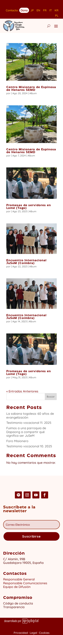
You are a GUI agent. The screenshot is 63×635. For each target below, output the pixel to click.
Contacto (12, 10)
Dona (24, 10)
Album (33, 93)
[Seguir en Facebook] (44, 494)
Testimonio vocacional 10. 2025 (29, 446)
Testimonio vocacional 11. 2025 (28, 423)
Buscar (51, 396)
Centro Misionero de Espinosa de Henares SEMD (31, 88)
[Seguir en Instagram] (27, 494)
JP (32, 10)
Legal (33, 632)
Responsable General (19, 579)
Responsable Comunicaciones (25, 583)
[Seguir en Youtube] (35, 494)
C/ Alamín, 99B (15, 559)
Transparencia (13, 607)
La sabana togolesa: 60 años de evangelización (30, 415)
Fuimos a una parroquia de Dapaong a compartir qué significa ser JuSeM (26, 432)
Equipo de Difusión (17, 587)
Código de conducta (18, 603)
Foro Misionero (17, 441)
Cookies (44, 632)
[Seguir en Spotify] (18, 494)
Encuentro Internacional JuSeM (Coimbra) (26, 262)
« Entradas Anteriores (22, 391)
